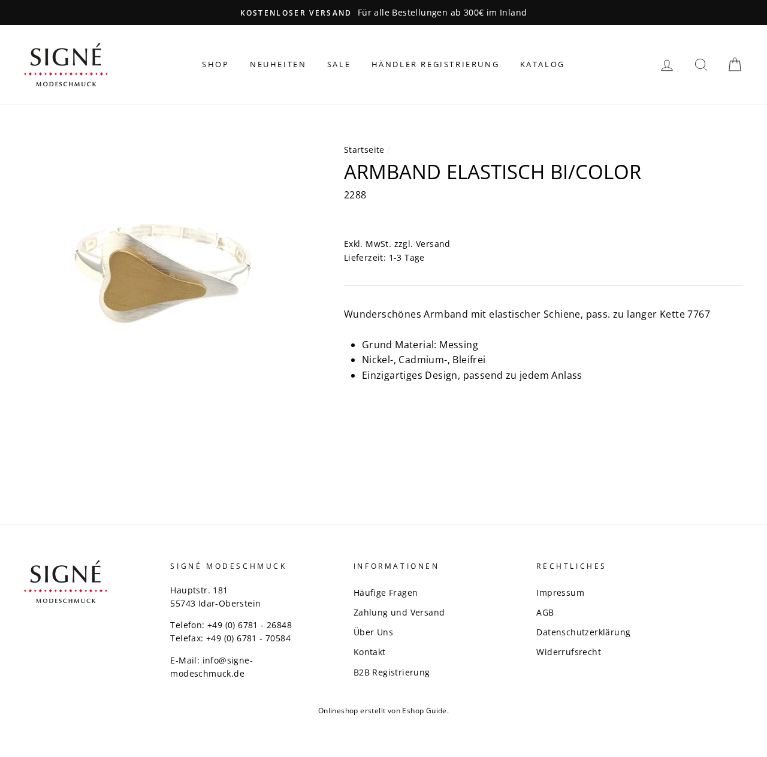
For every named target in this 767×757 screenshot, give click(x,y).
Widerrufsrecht (568, 652)
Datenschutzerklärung (583, 632)
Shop (215, 64)
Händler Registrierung (436, 64)
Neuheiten (278, 64)
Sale (339, 64)
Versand (433, 243)
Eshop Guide (424, 710)
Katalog (542, 64)
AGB (545, 612)
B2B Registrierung (392, 672)
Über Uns (373, 632)
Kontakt (370, 652)
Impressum (560, 592)
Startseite (364, 149)
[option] (383, 12)
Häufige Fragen (386, 592)
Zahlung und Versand (399, 612)
